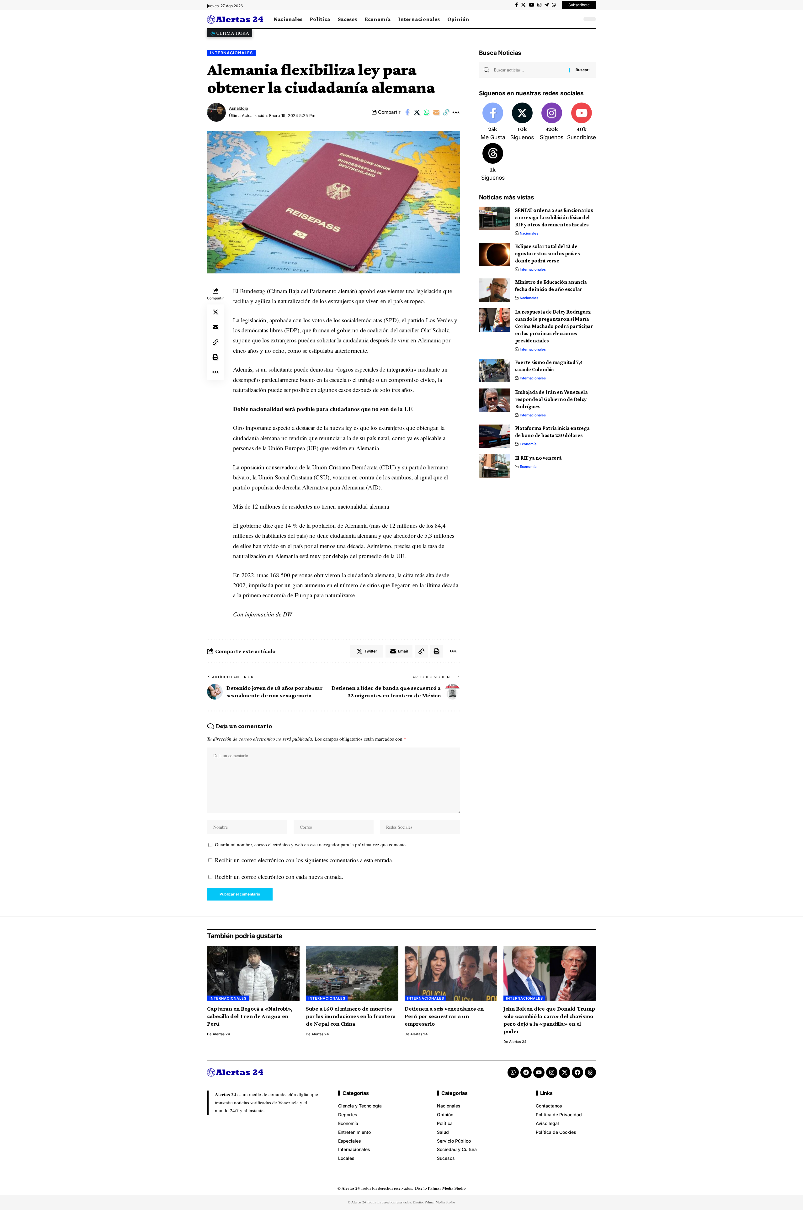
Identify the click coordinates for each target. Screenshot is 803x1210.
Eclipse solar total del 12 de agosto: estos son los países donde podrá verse (547, 253)
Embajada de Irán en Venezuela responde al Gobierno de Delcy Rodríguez (551, 399)
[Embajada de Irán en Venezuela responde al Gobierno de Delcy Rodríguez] (494, 400)
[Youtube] (581, 122)
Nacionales (529, 233)
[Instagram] (539, 5)
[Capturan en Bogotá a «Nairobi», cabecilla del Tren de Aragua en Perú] (253, 973)
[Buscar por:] (529, 70)
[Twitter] (523, 5)
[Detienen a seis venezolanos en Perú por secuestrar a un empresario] (451, 973)
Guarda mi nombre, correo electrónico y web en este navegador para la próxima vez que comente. (311, 844)
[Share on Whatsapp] (426, 112)
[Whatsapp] (513, 1072)
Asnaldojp (238, 108)
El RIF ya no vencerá (538, 458)
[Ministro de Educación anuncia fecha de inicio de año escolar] (494, 290)
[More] (455, 112)
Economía (528, 444)
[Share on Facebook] (407, 112)
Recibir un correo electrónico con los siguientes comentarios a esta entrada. (304, 860)
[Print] (215, 357)
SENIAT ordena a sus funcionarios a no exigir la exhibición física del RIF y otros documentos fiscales (554, 217)
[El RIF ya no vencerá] (494, 466)
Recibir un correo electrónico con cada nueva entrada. (279, 876)
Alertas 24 (221, 1034)
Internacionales (231, 52)
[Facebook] (516, 5)
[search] (575, 19)
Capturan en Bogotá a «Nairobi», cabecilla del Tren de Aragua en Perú (250, 1016)
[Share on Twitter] (416, 112)
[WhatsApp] (553, 5)
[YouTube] (531, 5)
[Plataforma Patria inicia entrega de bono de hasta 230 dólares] (494, 436)
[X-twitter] (564, 1072)
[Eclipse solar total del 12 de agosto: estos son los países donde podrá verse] (494, 254)
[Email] (436, 112)
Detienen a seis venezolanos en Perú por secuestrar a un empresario (444, 1016)
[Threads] (493, 162)
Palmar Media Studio (447, 1188)
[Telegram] (546, 5)
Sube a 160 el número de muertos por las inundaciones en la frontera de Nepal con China (351, 1016)
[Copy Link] (446, 112)
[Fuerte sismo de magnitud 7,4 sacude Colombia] (494, 370)
